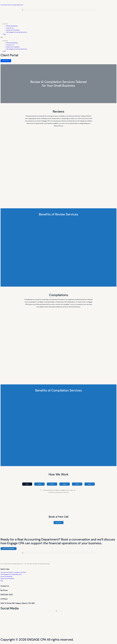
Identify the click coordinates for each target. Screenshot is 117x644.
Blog (4, 34)
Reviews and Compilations (13, 30)
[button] (58, 37)
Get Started (58, 522)
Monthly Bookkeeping (12, 26)
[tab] (27, 484)
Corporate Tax (10, 28)
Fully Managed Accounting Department (16, 32)
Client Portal (9, 55)
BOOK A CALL (6, 60)
